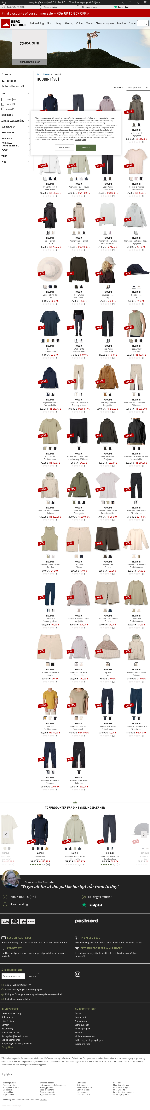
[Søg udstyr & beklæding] (142, 23)
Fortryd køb (7, 1047)
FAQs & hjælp (8, 1021)
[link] (16, 74)
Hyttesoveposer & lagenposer (53, 1085)
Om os (78, 1013)
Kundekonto (81, 1017)
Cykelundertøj (119, 1089)
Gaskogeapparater (48, 1092)
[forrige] (6, 834)
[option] (75, 42)
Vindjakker (7, 1089)
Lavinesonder (82, 1092)
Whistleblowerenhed (85, 1036)
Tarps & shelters (47, 1089)
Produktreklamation (11, 1032)
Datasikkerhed (21, 1036)
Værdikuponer (82, 1024)
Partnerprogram (83, 1028)
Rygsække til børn (48, 1094)
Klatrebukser (82, 1085)
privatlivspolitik (80, 140)
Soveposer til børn (11, 1087)
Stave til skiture (83, 1094)
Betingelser (7, 1036)
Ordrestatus (7, 1017)
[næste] (144, 834)
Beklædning (37, 23)
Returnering (7, 1028)
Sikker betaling (50, 7)
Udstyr (58, 23)
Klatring (68, 23)
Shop (3, 2)
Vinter (89, 23)
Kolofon (78, 1032)
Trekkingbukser (9, 1082)
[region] (76, 133)
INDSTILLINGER (64, 148)
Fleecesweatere (10, 1085)
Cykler (79, 23)
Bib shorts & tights (121, 1087)
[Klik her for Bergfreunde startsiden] (14, 23)
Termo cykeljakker (121, 1094)
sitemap (43, 1099)
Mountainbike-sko (121, 1085)
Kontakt (5, 1024)
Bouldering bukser (84, 1087)
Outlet (132, 23)
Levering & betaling (11, 1013)
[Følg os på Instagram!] (80, 974)
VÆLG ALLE (86, 148)
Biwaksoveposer (47, 1082)
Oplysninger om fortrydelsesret (16, 1043)
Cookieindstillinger (10, 1039)
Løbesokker (8, 1092)
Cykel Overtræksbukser (123, 1092)
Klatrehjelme (81, 1082)
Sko (49, 23)
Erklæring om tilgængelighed (89, 1040)
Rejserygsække (46, 1087)
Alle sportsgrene (105, 23)
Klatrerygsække (83, 1089)
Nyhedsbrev (81, 1021)
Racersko (117, 1082)
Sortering (119, 87)
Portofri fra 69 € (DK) (16, 7)
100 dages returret (89, 7)
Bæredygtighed (82, 1043)
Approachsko (8, 1094)
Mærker (121, 23)
